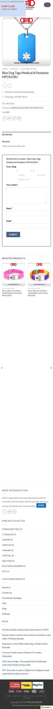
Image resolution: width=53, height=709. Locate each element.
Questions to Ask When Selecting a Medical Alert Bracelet (25, 645)
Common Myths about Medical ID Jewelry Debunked (22, 654)
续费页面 (14, 9)
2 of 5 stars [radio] (24, 171)
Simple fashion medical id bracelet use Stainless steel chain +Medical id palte (26, 637)
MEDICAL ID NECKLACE (34, 108)
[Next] (51, 373)
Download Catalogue (12, 598)
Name (9, 208)
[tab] (26, 134)
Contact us (7, 592)
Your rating (11, 167)
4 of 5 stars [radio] (31, 175)
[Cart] (47, 4)
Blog (4, 608)
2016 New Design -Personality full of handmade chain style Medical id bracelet (24, 663)
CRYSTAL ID (8, 555)
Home (4, 69)
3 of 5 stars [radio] (12, 175)
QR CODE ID (8, 560)
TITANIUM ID (9, 534)
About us (6, 587)
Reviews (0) (7, 135)
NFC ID (5, 571)
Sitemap (6, 613)
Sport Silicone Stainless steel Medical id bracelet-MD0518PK (12, 293)
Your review (12, 185)
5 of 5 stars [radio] (12, 179)
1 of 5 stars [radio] (10, 171)
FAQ (4, 603)
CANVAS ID (7, 550)
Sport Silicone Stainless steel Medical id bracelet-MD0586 (38, 293)
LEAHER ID (7, 539)
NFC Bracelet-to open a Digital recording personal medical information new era (25, 672)
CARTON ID (8, 545)
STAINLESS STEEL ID (12, 529)
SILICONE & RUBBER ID (13, 566)
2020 (7, 112)
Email (9, 221)
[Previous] (2, 373)
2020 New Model (29, 69)
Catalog (14, 69)
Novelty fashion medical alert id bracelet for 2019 (25, 629)
